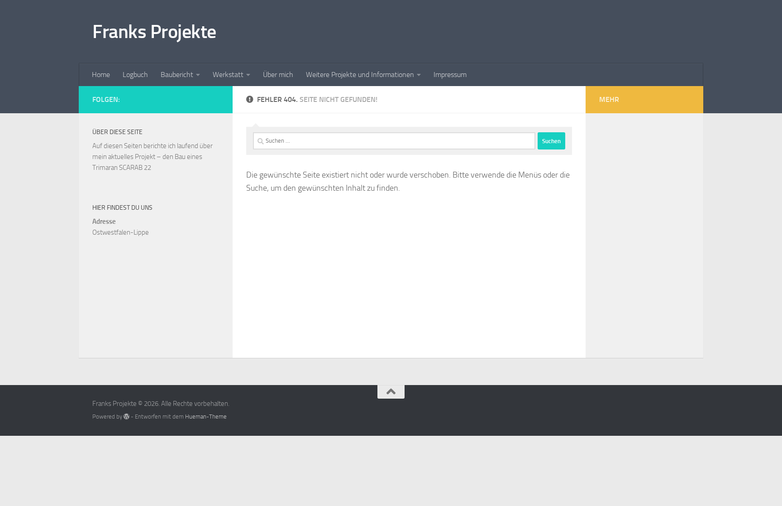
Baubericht (177, 74)
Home (101, 74)
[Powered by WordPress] (126, 416)
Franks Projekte (154, 31)
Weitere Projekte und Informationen (360, 74)
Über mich (278, 74)
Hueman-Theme (206, 416)
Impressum (450, 74)
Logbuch (135, 74)
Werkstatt (228, 74)
